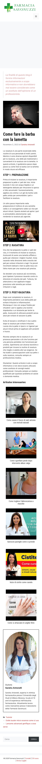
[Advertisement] (21, 44)
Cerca (34, 739)
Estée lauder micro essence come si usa (22, 720)
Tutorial (9, 717)
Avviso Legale (21, 761)
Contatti (28, 758)
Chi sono (35, 758)
